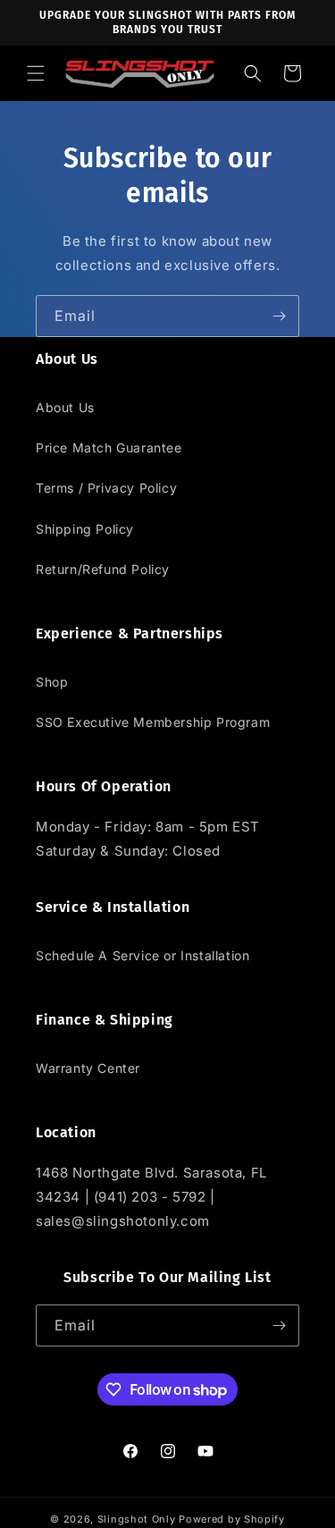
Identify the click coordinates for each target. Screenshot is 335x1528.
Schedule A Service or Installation (142, 955)
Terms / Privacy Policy (106, 487)
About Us (65, 407)
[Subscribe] (278, 316)
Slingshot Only (136, 1519)
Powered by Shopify (232, 1519)
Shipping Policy (85, 528)
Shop (52, 681)
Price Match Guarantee (109, 447)
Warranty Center (88, 1068)
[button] (35, 73)
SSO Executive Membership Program (153, 722)
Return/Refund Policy (103, 569)
